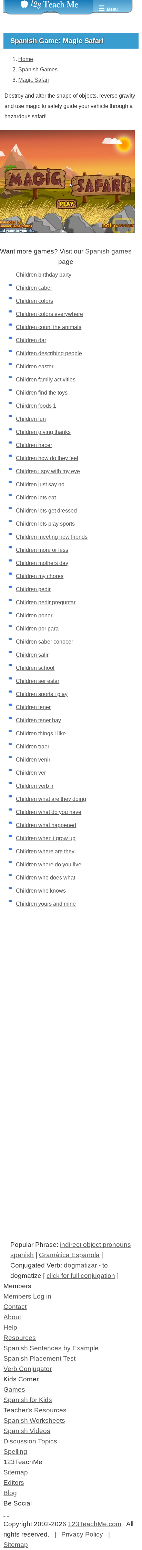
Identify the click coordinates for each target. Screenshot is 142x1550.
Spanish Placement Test (39, 1358)
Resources (19, 1337)
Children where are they (45, 851)
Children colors (34, 301)
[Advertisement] (71, 1019)
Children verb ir (34, 786)
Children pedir (33, 589)
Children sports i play (42, 694)
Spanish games (108, 251)
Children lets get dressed (46, 511)
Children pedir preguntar (45, 602)
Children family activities (45, 379)
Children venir (33, 760)
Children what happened (46, 825)
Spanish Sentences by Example (51, 1348)
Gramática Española (69, 1255)
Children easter (34, 366)
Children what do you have (48, 812)
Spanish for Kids (27, 1399)
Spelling (15, 1451)
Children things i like (41, 733)
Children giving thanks (43, 432)
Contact (15, 1306)
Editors (13, 1482)
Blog (10, 1493)
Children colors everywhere (49, 314)
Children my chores (39, 576)
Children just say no (40, 484)
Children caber (34, 288)
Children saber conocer (44, 642)
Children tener (33, 707)
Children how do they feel (47, 458)
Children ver (31, 773)
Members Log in (27, 1296)
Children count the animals (48, 327)
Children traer (32, 746)
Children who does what (45, 878)
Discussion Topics (30, 1441)
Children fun (31, 419)
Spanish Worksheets (34, 1420)
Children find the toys (42, 393)
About (12, 1317)
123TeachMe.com (94, 1524)
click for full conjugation (81, 1275)
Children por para (37, 629)
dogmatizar (80, 1265)
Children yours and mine (46, 904)
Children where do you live (48, 864)
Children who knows (41, 891)
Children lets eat (36, 497)
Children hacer (34, 445)
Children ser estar (37, 681)
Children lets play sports (45, 524)
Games (14, 1389)
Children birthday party (43, 275)
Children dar (31, 340)
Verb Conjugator (27, 1368)
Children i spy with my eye (48, 471)
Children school (35, 668)
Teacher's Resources (35, 1410)
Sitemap (15, 1472)
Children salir (32, 655)
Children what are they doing (51, 799)
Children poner (34, 615)
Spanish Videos (26, 1430)
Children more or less (42, 550)
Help (10, 1327)
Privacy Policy (82, 1534)
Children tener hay (38, 720)
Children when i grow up (45, 838)
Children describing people (49, 353)
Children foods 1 (36, 406)
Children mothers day (42, 563)
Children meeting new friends (52, 537)
